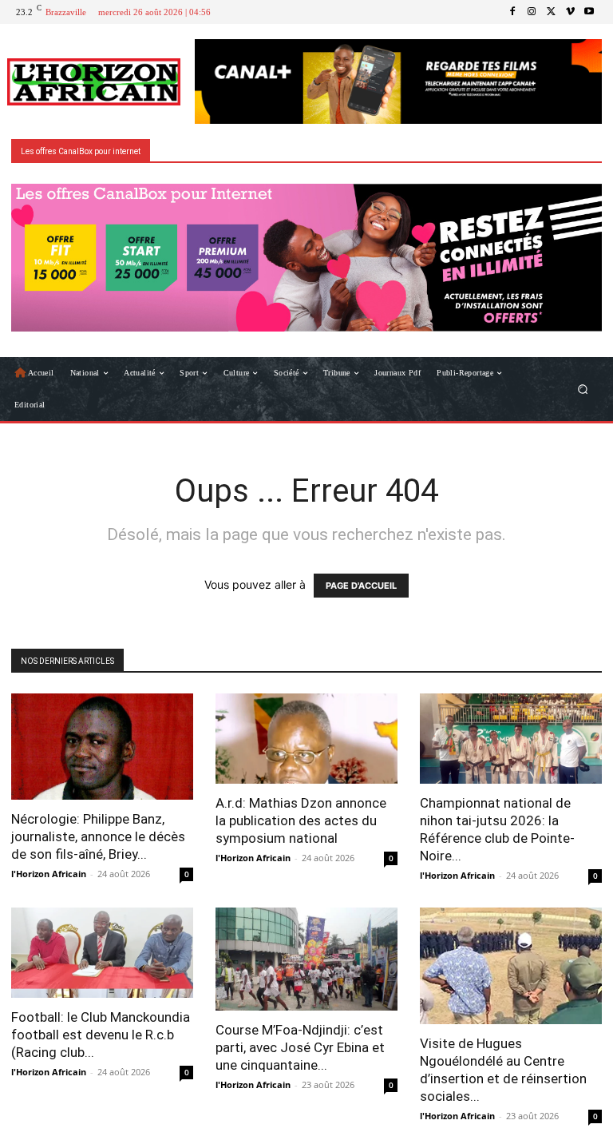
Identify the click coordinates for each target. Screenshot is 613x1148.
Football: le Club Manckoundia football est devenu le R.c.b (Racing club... (100, 1034)
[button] (583, 389)
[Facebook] (512, 12)
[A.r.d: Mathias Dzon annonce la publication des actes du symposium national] (306, 738)
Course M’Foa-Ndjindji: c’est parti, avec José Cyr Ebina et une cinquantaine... (300, 1047)
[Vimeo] (569, 12)
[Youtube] (589, 12)
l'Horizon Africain (48, 874)
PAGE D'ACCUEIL (361, 585)
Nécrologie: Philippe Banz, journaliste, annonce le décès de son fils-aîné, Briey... (98, 836)
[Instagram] (531, 12)
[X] (550, 12)
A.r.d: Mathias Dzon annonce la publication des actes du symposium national (301, 820)
